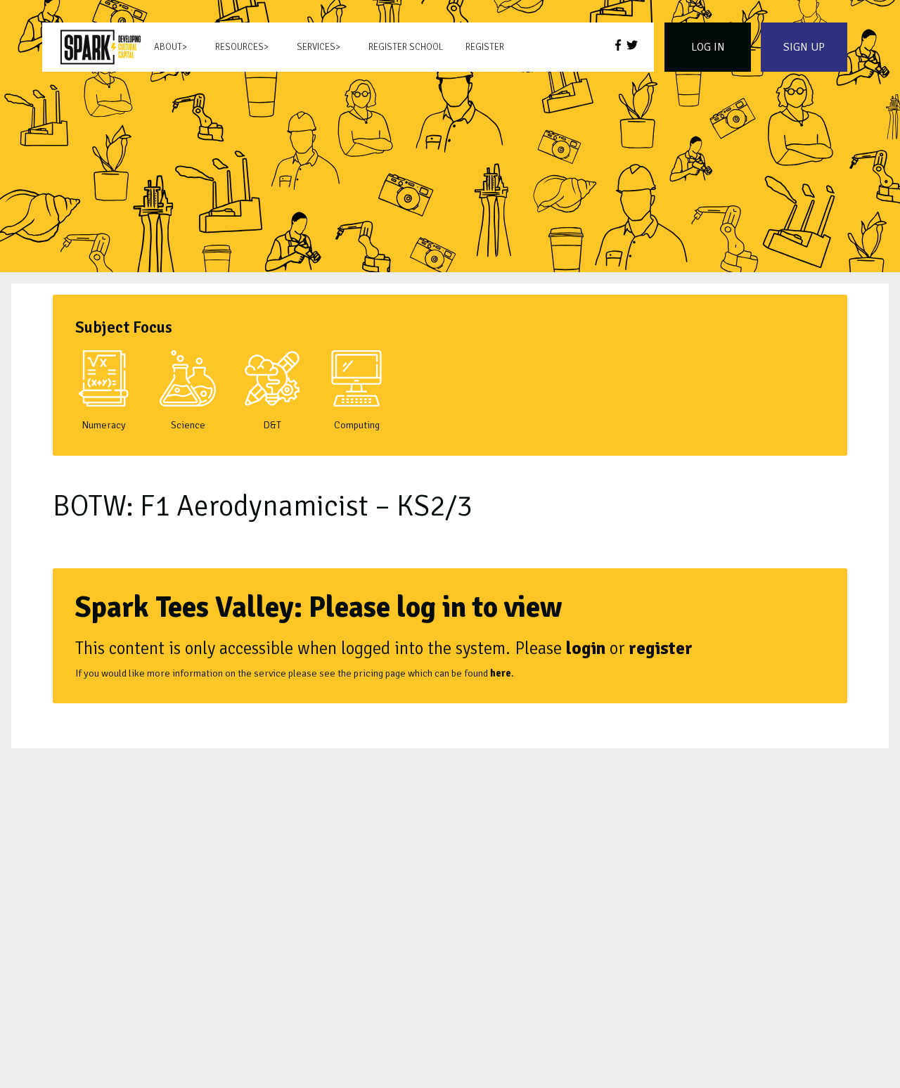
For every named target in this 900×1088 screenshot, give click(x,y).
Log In (708, 47)
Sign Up (804, 47)
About (168, 47)
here (500, 673)
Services (316, 47)
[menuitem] (100, 47)
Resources (239, 47)
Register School (405, 47)
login (585, 648)
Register (484, 47)
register (661, 648)
